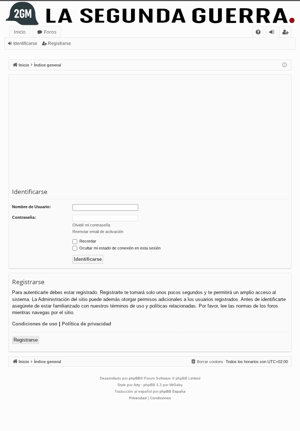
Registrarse (59, 43)
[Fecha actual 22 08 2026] (284, 65)
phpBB (134, 378)
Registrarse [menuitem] (287, 33)
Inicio (20, 31)
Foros (50, 31)
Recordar (87, 241)
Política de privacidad (86, 324)
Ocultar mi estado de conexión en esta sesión (119, 248)
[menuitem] (258, 32)
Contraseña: (24, 217)
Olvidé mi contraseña (91, 225)
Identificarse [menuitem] (273, 33)
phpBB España (172, 391)
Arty (137, 385)
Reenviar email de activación (97, 231)
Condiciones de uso (34, 324)
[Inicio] (150, 13)
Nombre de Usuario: (31, 207)
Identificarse (25, 43)
